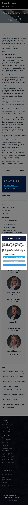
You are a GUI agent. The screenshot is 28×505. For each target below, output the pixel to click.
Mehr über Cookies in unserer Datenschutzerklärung (14, 257)
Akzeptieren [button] (14, 264)
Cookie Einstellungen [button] (13, 261)
